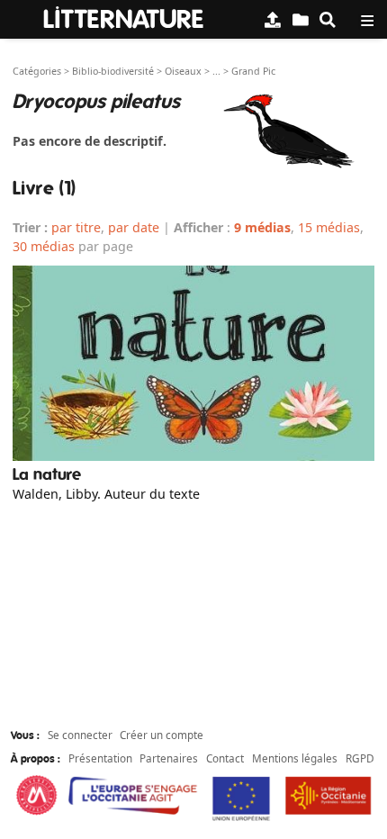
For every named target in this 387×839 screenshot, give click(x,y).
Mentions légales (295, 758)
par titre (76, 227)
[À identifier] (300, 19)
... (216, 71)
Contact (225, 758)
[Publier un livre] (273, 19)
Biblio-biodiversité (113, 71)
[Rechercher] (328, 19)
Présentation (100, 758)
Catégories (37, 71)
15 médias (329, 227)
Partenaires (169, 758)
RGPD (360, 758)
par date (133, 227)
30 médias (44, 246)
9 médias (262, 227)
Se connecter (80, 734)
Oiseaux (183, 71)
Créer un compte (161, 734)
